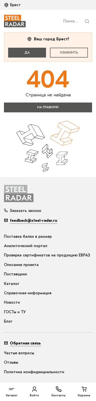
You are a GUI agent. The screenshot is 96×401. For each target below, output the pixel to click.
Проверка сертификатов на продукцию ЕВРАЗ (47, 255)
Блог (8, 321)
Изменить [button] (69, 52)
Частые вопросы (19, 353)
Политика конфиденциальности (34, 372)
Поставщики (15, 274)
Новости (12, 302)
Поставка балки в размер (28, 236)
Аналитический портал (25, 246)
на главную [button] (48, 107)
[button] (13, 5)
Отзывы (11, 362)
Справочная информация (27, 293)
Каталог (11, 284)
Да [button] (27, 52)
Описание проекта (21, 265)
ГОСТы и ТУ (15, 312)
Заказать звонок (25, 210)
